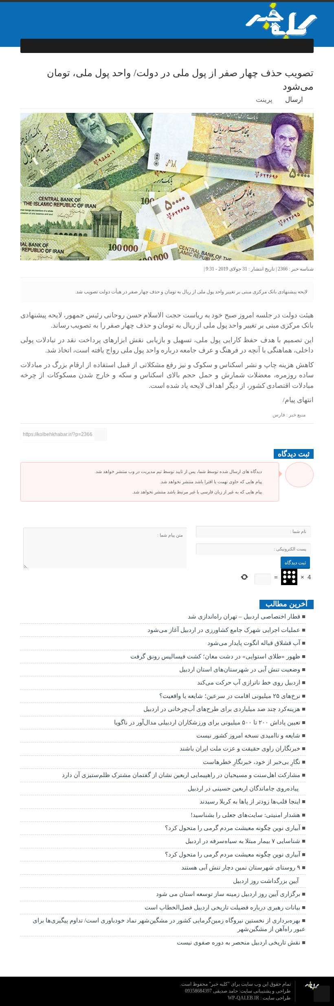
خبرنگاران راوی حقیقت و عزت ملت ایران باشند (240, 748)
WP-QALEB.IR (244, 998)
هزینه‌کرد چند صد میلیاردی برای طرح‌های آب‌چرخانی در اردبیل (221, 709)
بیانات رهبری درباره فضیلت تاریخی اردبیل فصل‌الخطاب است (222, 907)
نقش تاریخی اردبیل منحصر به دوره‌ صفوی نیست (238, 942)
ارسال (294, 99)
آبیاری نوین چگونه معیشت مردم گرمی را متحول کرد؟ (232, 828)
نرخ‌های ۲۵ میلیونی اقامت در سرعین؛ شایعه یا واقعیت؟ (229, 696)
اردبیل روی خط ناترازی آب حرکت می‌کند (248, 682)
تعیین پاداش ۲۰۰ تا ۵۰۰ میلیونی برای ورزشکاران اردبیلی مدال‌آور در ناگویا (207, 722)
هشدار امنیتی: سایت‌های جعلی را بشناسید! (244, 815)
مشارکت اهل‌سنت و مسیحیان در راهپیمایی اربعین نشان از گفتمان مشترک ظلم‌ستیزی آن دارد (181, 775)
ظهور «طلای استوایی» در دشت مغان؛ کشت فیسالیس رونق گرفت (215, 656)
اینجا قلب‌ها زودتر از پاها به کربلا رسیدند (250, 801)
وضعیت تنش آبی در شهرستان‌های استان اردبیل (239, 669)
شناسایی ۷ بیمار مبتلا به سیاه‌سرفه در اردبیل (242, 841)
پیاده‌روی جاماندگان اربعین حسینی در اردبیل (243, 788)
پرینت (266, 99)
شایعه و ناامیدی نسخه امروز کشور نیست (248, 735)
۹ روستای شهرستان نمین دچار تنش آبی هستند (240, 867)
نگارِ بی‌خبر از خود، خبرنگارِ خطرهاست (251, 762)
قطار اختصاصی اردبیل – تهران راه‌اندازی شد (244, 616)
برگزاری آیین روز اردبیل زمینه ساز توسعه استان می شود (228, 894)
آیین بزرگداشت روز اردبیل (266, 881)
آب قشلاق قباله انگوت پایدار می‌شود (253, 643)
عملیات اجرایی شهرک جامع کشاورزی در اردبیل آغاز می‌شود (223, 630)
